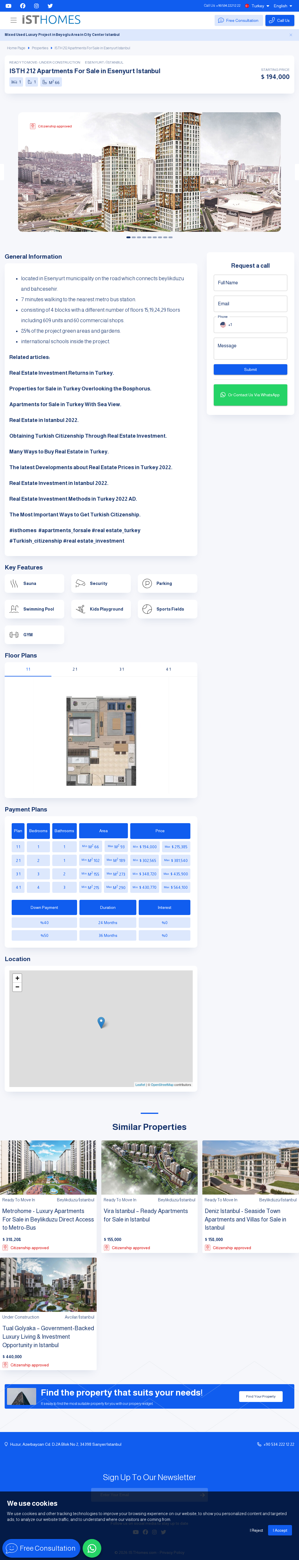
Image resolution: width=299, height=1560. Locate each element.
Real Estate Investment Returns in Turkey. (61, 373)
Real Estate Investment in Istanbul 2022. (59, 483)
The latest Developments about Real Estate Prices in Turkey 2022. (91, 467)
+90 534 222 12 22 (228, 5)
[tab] (28, 669)
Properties (40, 48)
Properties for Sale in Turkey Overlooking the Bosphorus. (80, 389)
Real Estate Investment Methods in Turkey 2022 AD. (73, 499)
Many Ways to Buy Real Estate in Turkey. (59, 452)
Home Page (16, 48)
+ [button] (17, 978)
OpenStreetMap (162, 1084)
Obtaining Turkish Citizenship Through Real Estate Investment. (88, 436)
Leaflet (140, 1084)
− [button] (17, 987)
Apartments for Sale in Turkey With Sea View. (65, 404)
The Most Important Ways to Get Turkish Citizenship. (75, 515)
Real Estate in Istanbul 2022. (44, 420)
